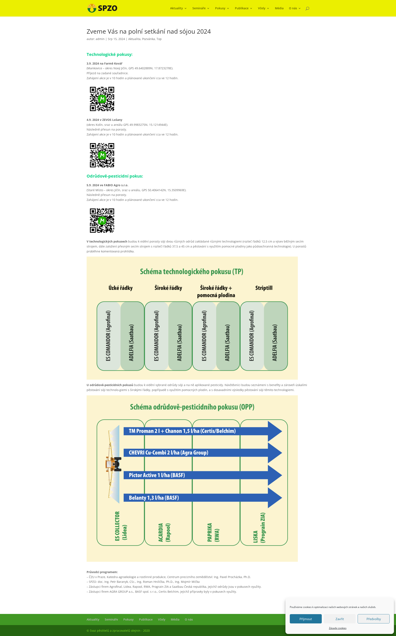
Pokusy (220, 8)
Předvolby (374, 619)
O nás (293, 8)
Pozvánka (148, 39)
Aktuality (176, 8)
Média (279, 8)
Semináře (199, 8)
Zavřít (340, 619)
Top (159, 39)
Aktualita (134, 39)
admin (100, 39)
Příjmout (305, 619)
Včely (261, 8)
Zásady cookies (337, 628)
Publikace (242, 8)
